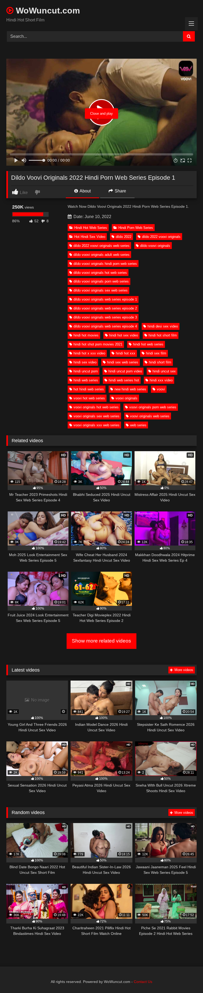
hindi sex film (156, 353)
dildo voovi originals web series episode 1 (105, 299)
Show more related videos (101, 641)
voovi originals (126, 398)
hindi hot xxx (125, 353)
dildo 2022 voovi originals (161, 237)
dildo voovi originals (155, 246)
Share (120, 191)
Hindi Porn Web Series (135, 228)
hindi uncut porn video (125, 371)
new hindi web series (130, 389)
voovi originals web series (149, 416)
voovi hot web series (89, 398)
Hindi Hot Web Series (90, 228)
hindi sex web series (122, 362)
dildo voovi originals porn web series (101, 281)
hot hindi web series (88, 389)
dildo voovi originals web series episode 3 (105, 317)
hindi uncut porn (85, 371)
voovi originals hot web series (96, 407)
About (85, 191)
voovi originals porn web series (152, 407)
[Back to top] (186, 977)
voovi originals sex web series (96, 416)
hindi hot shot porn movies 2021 (97, 344)
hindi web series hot (124, 380)
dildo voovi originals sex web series (100, 290)
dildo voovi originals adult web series (101, 255)
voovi (161, 389)
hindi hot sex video (123, 335)
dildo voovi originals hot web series (100, 273)
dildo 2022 (123, 237)
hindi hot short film (163, 335)
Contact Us (143, 982)
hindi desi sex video (162, 326)
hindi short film (160, 362)
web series (138, 425)
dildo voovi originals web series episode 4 (105, 326)
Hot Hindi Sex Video (89, 237)
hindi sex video (84, 362)
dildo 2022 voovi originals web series (101, 246)
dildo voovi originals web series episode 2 (105, 308)
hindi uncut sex (164, 371)
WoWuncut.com (46, 10)
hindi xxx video (161, 380)
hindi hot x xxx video (89, 353)
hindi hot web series (148, 344)
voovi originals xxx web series (96, 425)
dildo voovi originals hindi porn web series (105, 264)
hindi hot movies (86, 335)
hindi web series (85, 380)
